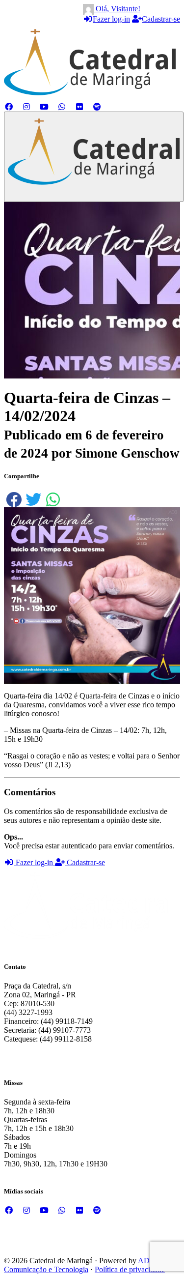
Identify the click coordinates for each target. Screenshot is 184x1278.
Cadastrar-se (161, 19)
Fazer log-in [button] (34, 862)
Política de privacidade (130, 1269)
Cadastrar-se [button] (85, 862)
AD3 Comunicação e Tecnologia (79, 1265)
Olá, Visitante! (117, 8)
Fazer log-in (111, 19)
